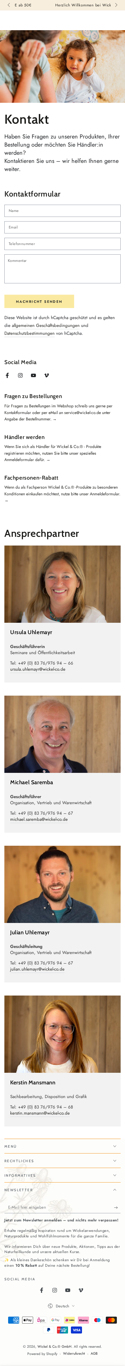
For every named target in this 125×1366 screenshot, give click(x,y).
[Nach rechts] (116, 5)
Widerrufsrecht (74, 1353)
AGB (94, 1353)
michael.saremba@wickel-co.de (39, 819)
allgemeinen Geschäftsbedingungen (46, 325)
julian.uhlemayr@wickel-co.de (37, 969)
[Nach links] (9, 5)
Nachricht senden (39, 301)
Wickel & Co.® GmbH (55, 1346)
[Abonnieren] (117, 1207)
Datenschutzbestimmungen (29, 333)
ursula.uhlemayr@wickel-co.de (37, 669)
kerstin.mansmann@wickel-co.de (40, 1113)
